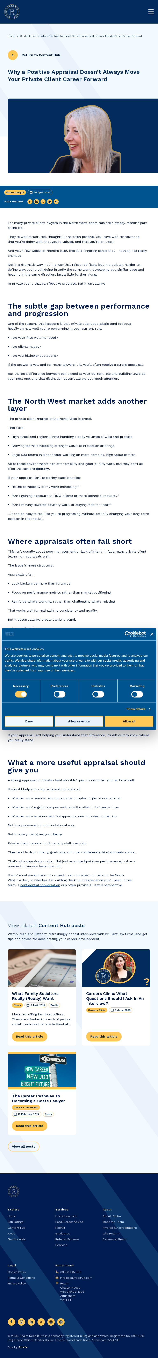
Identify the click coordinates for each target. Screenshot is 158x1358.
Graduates (62, 1233)
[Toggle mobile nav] (151, 12)
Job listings (15, 1221)
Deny (29, 721)
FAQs (11, 1233)
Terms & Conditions (21, 1277)
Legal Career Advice (69, 1221)
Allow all (129, 721)
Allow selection (79, 721)
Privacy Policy (17, 1283)
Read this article (29, 1036)
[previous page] (13, 55)
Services (61, 1245)
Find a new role (66, 1216)
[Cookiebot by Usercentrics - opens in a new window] (128, 634)
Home (11, 36)
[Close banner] (151, 634)
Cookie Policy (17, 1272)
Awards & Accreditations (120, 1227)
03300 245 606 (70, 1272)
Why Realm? (111, 1233)
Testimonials (17, 1239)
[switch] (59, 694)
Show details (136, 709)
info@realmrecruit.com (76, 1277)
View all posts (23, 1146)
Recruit (60, 1227)
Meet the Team (113, 1221)
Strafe (23, 1347)
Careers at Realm (115, 1239)
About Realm (112, 1216)
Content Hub (28, 36)
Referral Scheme (67, 1239)
